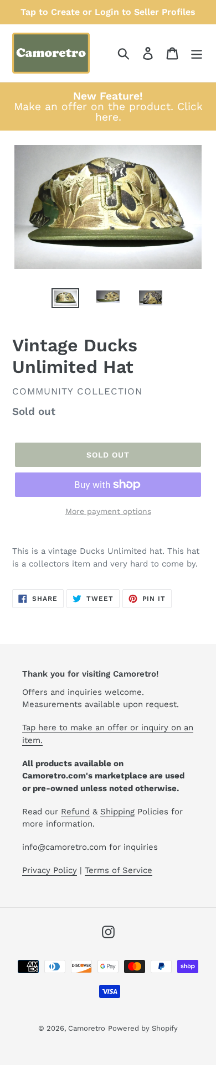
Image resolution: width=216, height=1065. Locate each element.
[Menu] (196, 53)
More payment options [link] (108, 511)
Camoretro (86, 1028)
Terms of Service (118, 870)
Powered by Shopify (143, 1028)
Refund (75, 812)
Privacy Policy (49, 870)
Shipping (117, 812)
